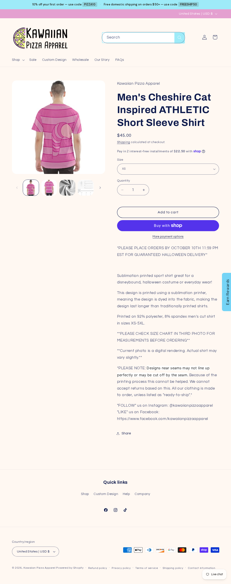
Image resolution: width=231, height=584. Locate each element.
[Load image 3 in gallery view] (67, 188)
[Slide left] (17, 188)
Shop (85, 494)
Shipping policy (173, 568)
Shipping (123, 142)
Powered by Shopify (69, 568)
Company (142, 494)
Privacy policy (121, 568)
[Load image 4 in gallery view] (85, 188)
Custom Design (106, 494)
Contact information (201, 568)
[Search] (179, 37)
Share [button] (126, 433)
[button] (17, 60)
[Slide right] (100, 188)
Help (126, 494)
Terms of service (146, 568)
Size (120, 159)
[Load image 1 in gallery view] (31, 188)
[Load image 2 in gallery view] (49, 188)
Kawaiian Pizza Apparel (39, 568)
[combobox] (143, 37)
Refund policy (97, 568)
